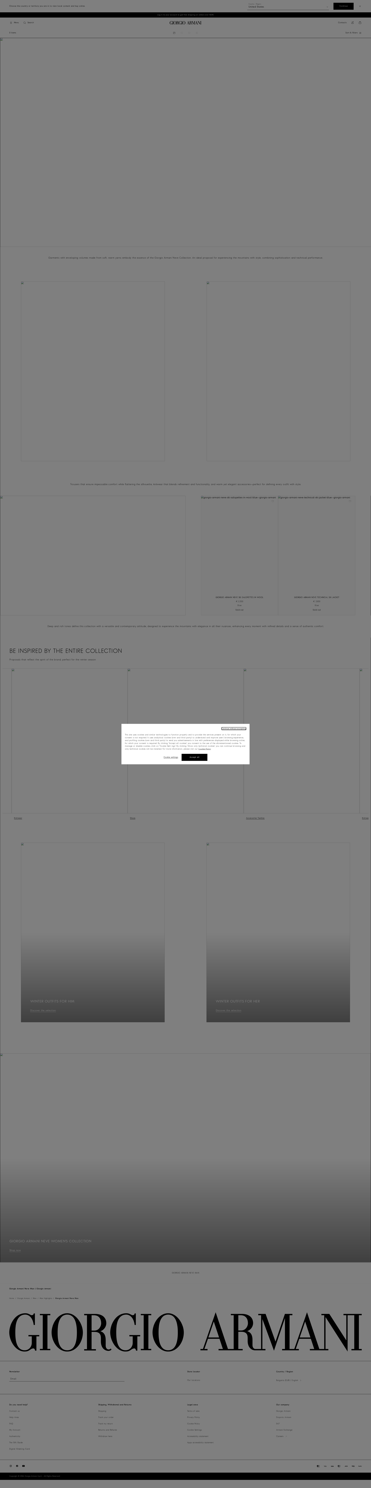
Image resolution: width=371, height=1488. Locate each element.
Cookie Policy (204, 749)
